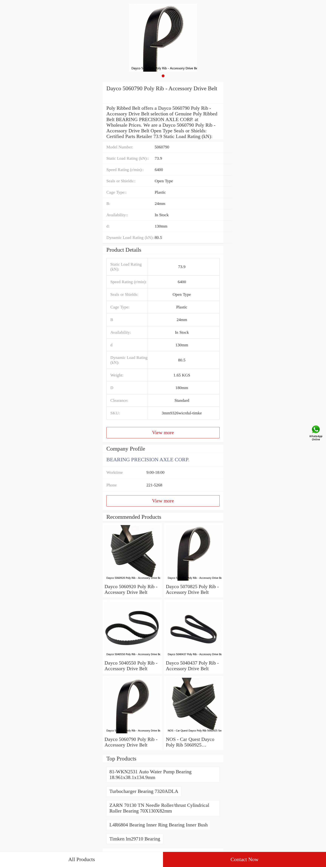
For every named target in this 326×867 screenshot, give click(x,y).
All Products (81, 859)
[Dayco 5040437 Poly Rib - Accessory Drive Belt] (193, 657)
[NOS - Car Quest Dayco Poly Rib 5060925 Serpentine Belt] (193, 733)
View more (163, 432)
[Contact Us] (316, 434)
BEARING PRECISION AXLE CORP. (147, 459)
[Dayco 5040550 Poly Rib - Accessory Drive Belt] (132, 657)
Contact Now (244, 859)
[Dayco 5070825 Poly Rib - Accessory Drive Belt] (193, 581)
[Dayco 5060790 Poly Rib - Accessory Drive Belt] (132, 733)
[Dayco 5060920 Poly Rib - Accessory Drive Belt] (132, 581)
